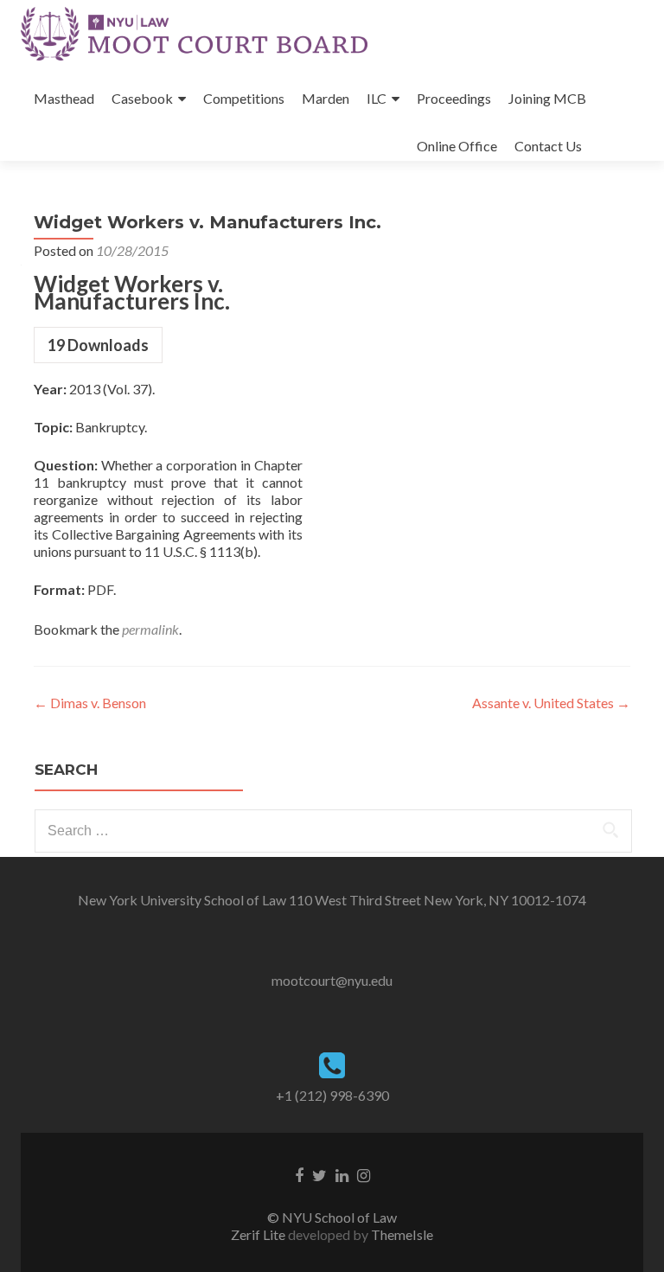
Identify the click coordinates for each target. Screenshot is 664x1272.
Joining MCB (547, 98)
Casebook (142, 98)
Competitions (243, 98)
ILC (376, 98)
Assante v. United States (551, 702)
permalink (150, 629)
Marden (325, 98)
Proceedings (454, 98)
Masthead (64, 98)
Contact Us (548, 145)
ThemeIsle (402, 1234)
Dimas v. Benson (90, 702)
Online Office (457, 145)
